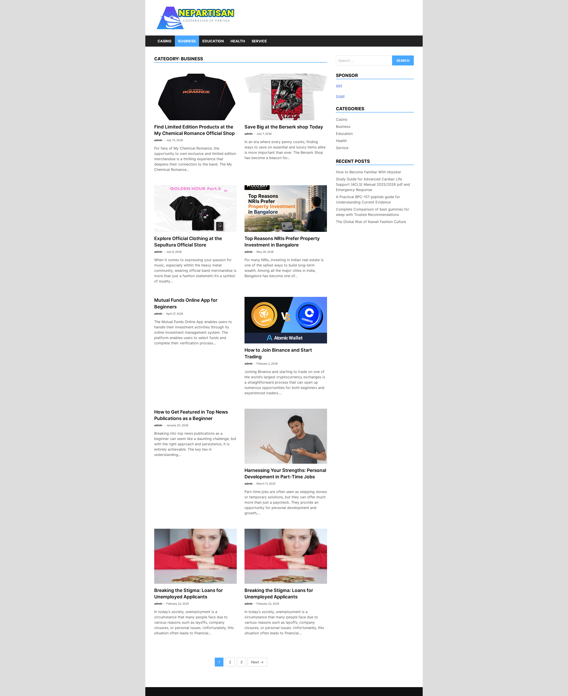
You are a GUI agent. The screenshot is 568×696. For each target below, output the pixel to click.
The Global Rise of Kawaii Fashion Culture (371, 221)
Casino (165, 41)
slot (339, 85)
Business (187, 41)
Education (213, 41)
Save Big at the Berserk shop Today (284, 127)
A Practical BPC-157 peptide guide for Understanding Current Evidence (368, 199)
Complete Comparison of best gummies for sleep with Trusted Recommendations (372, 212)
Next (257, 662)
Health (238, 41)
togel (340, 96)
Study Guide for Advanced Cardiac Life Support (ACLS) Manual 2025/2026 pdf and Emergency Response (373, 184)
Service (259, 41)
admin (158, 140)
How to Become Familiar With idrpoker (368, 172)
